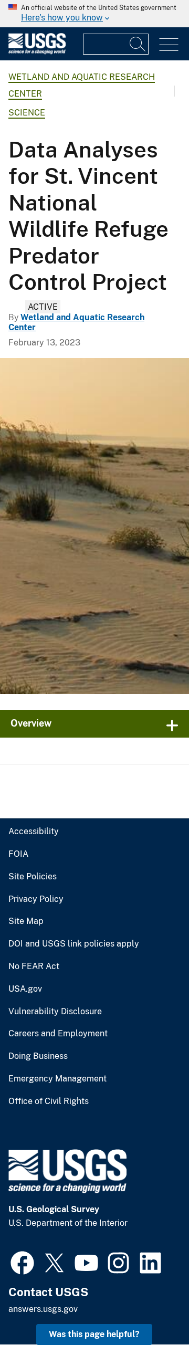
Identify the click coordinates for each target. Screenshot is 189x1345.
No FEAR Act (33, 966)
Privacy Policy (36, 899)
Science (26, 113)
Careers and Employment (58, 1033)
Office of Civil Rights (48, 1101)
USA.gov (25, 989)
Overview (30, 723)
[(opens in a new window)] (22, 1261)
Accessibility (33, 831)
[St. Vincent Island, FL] (94, 526)
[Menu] (169, 45)
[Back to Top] (151, 1307)
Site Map (26, 921)
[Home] (37, 52)
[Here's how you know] (94, 13)
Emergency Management (57, 1079)
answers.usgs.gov (43, 1309)
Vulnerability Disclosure (55, 1011)
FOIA (18, 854)
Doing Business (38, 1056)
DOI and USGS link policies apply (73, 944)
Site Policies (32, 876)
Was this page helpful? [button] (94, 1334)
